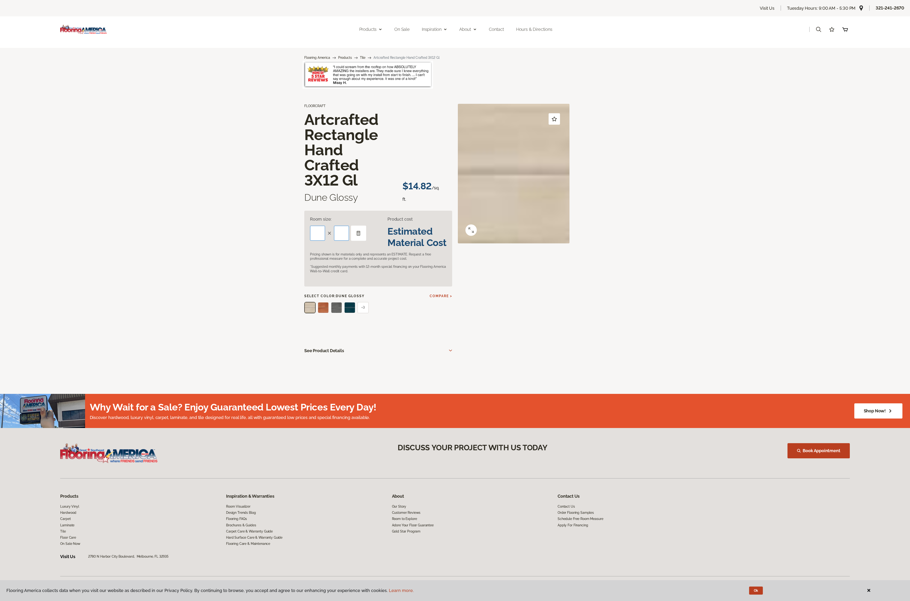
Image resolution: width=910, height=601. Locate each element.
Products (345, 57)
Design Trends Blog (241, 512)
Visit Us (767, 8)
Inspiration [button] (431, 29)
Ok (756, 590)
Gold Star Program (406, 531)
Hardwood (68, 512)
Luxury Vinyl (69, 506)
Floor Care (68, 537)
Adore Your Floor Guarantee (413, 525)
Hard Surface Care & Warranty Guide (254, 537)
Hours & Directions (534, 29)
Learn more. (401, 590)
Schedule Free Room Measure (580, 519)
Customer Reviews (406, 512)
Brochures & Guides (241, 525)
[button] (818, 29)
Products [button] (368, 29)
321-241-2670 (890, 7)
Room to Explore (404, 519)
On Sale (402, 29)
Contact (496, 29)
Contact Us (566, 506)
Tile (362, 57)
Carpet (65, 519)
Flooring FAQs (236, 519)
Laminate (67, 525)
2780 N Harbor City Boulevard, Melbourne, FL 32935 (128, 556)
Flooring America (317, 57)
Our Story (399, 506)
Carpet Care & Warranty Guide (249, 531)
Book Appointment (821, 450)
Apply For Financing (573, 525)
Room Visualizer (238, 506)
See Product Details (324, 350)
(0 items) (845, 29)
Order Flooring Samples (576, 512)
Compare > (441, 296)
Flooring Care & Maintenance (248, 544)
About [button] (465, 29)
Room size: (321, 219)
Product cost (400, 219)
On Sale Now (70, 544)
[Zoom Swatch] (471, 230)
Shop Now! (875, 410)
